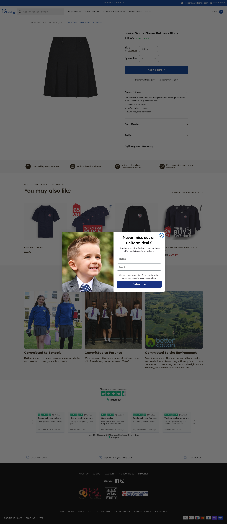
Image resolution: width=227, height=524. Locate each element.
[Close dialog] (161, 235)
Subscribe (139, 284)
